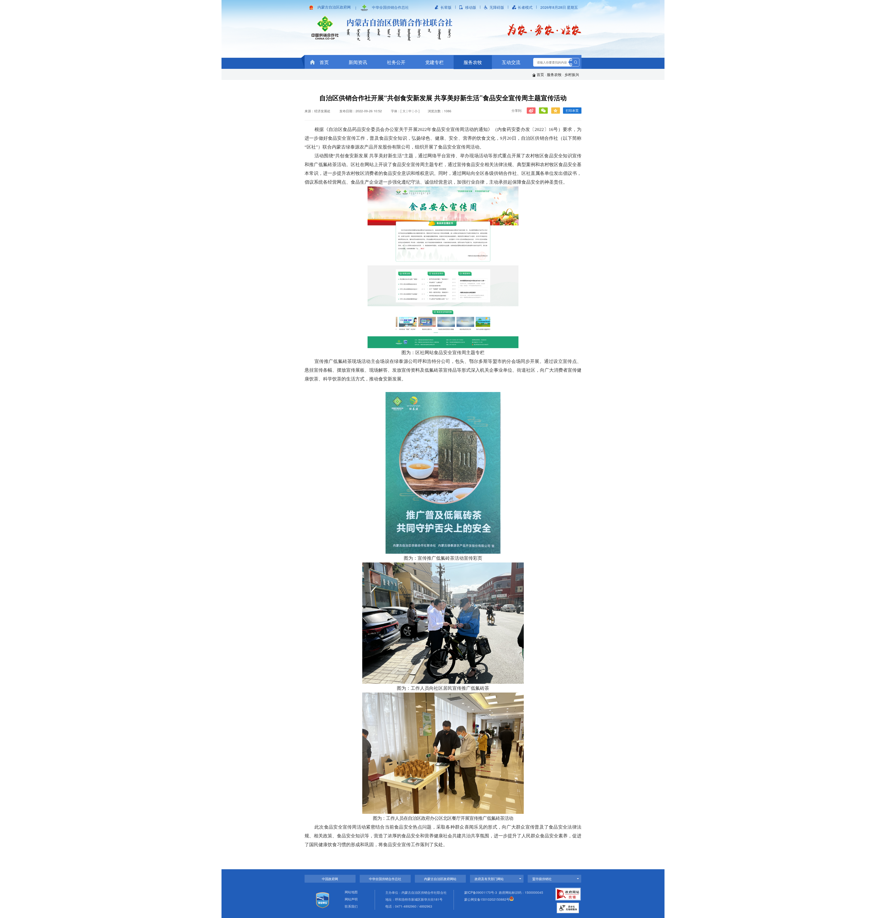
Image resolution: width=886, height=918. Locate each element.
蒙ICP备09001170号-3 (480, 892)
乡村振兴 (571, 74)
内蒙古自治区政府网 (334, 7)
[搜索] (575, 62)
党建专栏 (434, 62)
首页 (323, 62)
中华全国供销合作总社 (390, 7)
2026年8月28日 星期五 (559, 7)
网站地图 (351, 892)
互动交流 (511, 62)
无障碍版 (496, 7)
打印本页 (572, 110)
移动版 (470, 7)
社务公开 (396, 62)
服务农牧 (473, 62)
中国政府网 (330, 878)
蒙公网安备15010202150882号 (486, 899)
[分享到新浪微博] (531, 110)
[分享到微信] (543, 110)
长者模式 (525, 7)
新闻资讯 (358, 62)
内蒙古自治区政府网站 (440, 878)
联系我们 (351, 907)
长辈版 (446, 7)
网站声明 (351, 899)
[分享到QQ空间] (555, 110)
